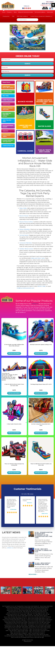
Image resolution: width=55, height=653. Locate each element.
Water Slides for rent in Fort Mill (42, 614)
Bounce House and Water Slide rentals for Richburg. (15, 621)
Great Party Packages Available (8, 126)
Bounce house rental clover (12, 607)
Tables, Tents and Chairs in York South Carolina (39, 630)
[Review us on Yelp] (28, 8)
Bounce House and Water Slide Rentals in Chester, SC (39, 621)
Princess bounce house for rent (12, 614)
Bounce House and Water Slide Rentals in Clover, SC (39, 618)
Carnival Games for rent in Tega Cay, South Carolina (15, 625)
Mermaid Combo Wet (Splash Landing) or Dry (41, 344)
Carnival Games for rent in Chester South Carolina (39, 626)
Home (3, 12)
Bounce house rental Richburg (13, 608)
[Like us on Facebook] (23, 8)
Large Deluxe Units (7, 92)
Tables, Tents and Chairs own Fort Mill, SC (38, 629)
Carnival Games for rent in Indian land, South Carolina (16, 626)
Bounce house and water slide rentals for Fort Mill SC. (39, 617)
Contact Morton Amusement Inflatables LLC (41, 16)
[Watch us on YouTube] (30, 8)
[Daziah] (38, 590)
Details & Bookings (14, 353)
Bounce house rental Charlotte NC (31, 606)
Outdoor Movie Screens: (26, 249)
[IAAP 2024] (27, 590)
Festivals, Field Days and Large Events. (8, 140)
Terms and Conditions (40, 12)
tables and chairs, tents (38, 258)
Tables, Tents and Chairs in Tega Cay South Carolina (17, 630)
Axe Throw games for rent (8, 606)
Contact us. (35, 303)
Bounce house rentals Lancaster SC (40, 610)
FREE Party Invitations (22, 16)
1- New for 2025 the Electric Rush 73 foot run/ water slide (14, 385)
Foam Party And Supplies (6, 135)
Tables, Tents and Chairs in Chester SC (36, 633)
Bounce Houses (6, 82)
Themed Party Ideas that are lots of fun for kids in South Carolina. (36, 627)
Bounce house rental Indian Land (26, 607)
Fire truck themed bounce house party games (14, 636)
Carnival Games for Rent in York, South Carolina (16, 623)
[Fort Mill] (49, 590)
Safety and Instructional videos (25, 12)
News (15, 12)
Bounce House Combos (26, 222)
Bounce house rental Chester (46, 606)
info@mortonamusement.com (47, 5)
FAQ (13, 16)
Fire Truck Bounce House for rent (39, 611)
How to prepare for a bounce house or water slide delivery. (38, 636)
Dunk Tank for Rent (27, 611)
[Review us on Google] (24, 8)
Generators (5, 131)
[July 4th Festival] (5, 590)
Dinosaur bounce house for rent (15, 611)
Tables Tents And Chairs (7, 120)
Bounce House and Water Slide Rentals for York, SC (16, 618)
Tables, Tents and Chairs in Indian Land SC (19, 631)
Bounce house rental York (12, 610)
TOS (34, 614)
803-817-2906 (47, 3)
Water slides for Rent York (27, 615)
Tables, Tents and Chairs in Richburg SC (15, 634)
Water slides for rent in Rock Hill (14, 615)
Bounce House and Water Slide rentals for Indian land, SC (39, 619)
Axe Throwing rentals (19, 606)
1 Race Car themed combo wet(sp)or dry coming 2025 (14, 464)
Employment (6, 16)
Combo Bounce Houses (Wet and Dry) (8, 87)
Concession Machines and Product (8, 108)
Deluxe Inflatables (24, 229)
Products (9, 12)
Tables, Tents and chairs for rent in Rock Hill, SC (18, 629)
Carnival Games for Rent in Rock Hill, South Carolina (16, 622)
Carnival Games (6, 104)
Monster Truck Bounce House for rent (15, 613)
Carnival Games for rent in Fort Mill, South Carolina (39, 622)
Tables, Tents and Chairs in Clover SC (37, 631)
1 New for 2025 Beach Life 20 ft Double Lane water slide (41, 464)
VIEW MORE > (33, 574)
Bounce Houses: (24, 216)
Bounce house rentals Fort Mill (25, 610)
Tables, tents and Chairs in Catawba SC (18, 633)
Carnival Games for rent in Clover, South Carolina (38, 623)
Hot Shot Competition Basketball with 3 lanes (41, 424)
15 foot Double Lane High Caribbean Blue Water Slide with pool (14, 345)
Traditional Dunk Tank (8, 146)
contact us (10, 548)
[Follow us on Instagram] (26, 8)
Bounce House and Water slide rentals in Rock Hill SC (15, 617)
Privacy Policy (23, 614)
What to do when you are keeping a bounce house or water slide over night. (27, 637)
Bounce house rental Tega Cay (41, 608)
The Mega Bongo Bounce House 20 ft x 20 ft (41, 384)
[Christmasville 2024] (16, 590)
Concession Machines (25, 243)
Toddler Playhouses (7, 100)
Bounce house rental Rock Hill (27, 608)
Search (27, 75)
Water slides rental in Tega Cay (40, 615)
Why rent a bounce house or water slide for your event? (36, 634)
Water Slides (6, 96)
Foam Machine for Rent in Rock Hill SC (13, 627)
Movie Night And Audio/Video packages (7, 114)
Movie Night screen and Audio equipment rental (34, 613)
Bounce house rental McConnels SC (41, 607)
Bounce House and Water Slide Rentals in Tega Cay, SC (15, 619)
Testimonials (50, 12)
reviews (30, 494)
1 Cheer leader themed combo (14, 424)
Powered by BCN (27, 641)
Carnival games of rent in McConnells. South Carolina (39, 625)
